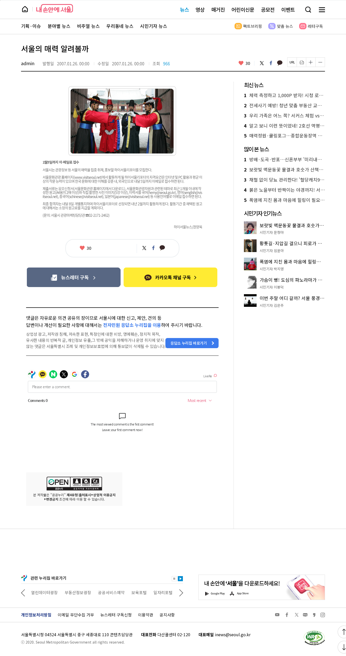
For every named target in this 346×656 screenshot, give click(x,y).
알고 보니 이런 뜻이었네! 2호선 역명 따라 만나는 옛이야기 (284, 125)
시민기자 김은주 (272, 305)
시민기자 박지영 (272, 268)
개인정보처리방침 (36, 615)
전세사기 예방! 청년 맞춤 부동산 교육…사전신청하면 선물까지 (284, 105)
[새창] (73, 277)
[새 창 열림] (314, 631)
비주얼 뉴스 (88, 26)
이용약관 (145, 615)
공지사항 (167, 615)
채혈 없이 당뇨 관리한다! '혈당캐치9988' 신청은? (284, 179)
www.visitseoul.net (87, 177)
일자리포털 (162, 592)
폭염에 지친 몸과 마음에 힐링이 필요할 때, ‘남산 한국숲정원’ (284, 200)
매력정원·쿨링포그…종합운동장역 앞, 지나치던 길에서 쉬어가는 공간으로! (284, 135)
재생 (180, 578)
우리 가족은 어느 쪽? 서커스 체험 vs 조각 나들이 (284, 115)
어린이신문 (243, 9)
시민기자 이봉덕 (272, 287)
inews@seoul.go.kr (233, 634)
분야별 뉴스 (59, 26)
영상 (200, 9)
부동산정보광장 (78, 592)
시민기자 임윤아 (272, 250)
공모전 (268, 9)
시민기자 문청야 (272, 232)
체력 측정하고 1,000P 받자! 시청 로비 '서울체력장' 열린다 (284, 95)
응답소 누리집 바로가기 (188, 343)
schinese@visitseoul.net (85, 196)
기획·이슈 (31, 26)
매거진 (218, 9)
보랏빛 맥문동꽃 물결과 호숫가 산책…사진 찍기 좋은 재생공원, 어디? (284, 169)
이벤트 (288, 9)
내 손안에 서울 (54, 8)
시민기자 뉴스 (153, 26)
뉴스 (184, 9)
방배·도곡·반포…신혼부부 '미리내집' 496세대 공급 (284, 159)
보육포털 (139, 592)
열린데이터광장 (44, 592)
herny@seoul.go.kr (162, 192)
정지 (174, 578)
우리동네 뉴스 (119, 26)
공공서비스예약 (111, 592)
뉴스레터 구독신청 (116, 615)
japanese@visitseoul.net (132, 196)
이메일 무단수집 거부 (76, 615)
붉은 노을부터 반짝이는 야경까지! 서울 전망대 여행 (284, 189)
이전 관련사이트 (23, 592)
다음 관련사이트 (181, 592)
